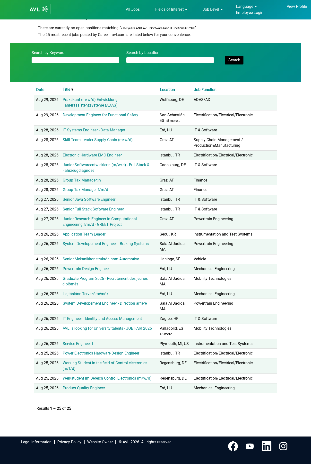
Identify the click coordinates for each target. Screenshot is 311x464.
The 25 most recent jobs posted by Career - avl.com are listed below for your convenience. (114, 34)
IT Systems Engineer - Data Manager (94, 130)
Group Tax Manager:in (82, 180)
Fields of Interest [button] (170, 9)
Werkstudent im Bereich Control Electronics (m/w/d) (107, 378)
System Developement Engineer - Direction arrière (105, 303)
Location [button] (167, 89)
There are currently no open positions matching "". (117, 28)
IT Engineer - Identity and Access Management (102, 318)
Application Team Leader (84, 234)
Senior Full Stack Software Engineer (93, 209)
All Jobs (133, 9)
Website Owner (100, 442)
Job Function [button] (205, 89)
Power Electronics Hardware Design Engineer (101, 353)
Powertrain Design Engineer (86, 268)
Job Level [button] (211, 9)
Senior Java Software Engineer (89, 199)
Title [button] (67, 89)
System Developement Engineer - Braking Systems (106, 243)
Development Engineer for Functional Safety (100, 115)
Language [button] (245, 6)
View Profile (297, 6)
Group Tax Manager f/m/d (85, 189)
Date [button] (40, 89)
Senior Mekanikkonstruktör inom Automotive (101, 259)
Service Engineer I (78, 343)
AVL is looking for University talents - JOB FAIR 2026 (107, 328)
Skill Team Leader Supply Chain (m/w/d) (98, 139)
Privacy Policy (69, 442)
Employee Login (249, 12)
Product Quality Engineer (84, 388)
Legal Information (36, 442)
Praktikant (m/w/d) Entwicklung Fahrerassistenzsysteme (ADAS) (90, 102)
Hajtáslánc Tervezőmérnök (85, 293)
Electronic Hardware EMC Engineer (92, 155)
